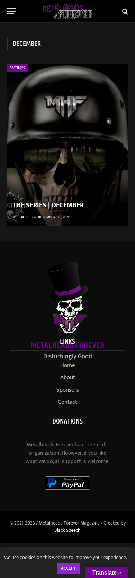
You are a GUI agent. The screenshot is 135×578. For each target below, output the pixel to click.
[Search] (124, 11)
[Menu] (11, 11)
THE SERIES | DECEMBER (48, 205)
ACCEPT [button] (68, 568)
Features (17, 68)
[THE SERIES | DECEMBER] (67, 145)
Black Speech (67, 530)
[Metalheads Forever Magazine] (67, 11)
